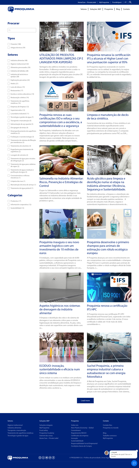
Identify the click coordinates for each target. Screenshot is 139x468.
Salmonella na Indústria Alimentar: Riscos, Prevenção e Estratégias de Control (61, 182)
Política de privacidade (92, 458)
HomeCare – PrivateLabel (87, 2)
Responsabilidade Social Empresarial (84, 443)
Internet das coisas (46, 436)
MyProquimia (104, 2)
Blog (118, 9)
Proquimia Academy (46, 433)
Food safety (43, 430)
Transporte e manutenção (17, 430)
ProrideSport (117, 2)
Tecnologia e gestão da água (18, 436)
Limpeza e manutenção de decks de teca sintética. (108, 116)
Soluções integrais (46, 425)
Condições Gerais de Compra (81, 446)
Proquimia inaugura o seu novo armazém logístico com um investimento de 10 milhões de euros (59, 247)
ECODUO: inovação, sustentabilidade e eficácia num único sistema (59, 369)
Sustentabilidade (77, 441)
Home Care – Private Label (48, 438)
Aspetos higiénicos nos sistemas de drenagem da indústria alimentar (59, 309)
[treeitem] (22, 60)
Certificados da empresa (79, 436)
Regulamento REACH (78, 433)
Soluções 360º (95, 9)
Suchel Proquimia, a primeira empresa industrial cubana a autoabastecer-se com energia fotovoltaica (106, 371)
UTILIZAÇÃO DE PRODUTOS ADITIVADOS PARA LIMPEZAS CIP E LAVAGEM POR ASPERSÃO (61, 58)
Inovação (74, 438)
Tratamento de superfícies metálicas (20, 433)
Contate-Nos (107, 425)
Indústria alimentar (14, 428)
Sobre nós (74, 425)
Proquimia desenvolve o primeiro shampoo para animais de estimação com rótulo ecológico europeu (108, 247)
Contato (126, 9)
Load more (85, 400)
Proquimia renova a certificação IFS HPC (107, 307)
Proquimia (108, 9)
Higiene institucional (15, 425)
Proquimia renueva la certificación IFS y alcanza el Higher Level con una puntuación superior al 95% (109, 58)
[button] (22, 44)
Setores (84, 9)
